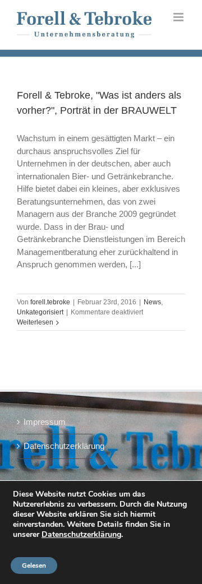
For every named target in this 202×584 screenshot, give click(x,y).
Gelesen (34, 565)
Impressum (45, 422)
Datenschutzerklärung (55, 446)
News (152, 302)
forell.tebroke (50, 302)
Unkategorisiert (40, 312)
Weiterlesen (35, 322)
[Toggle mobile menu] (179, 17)
